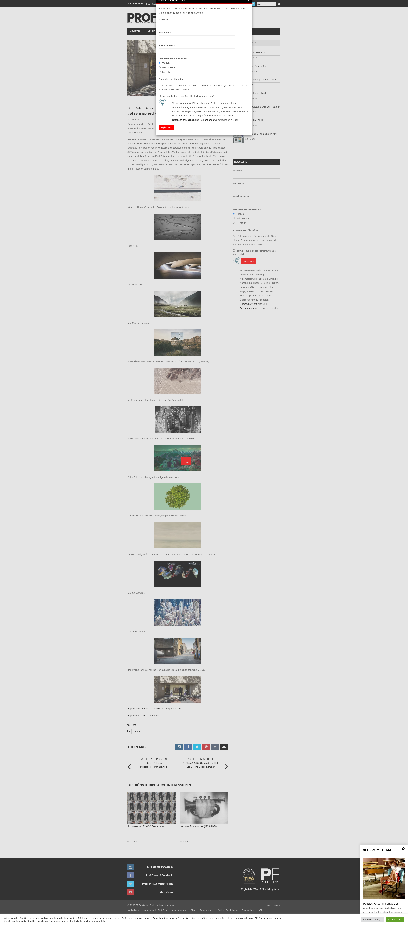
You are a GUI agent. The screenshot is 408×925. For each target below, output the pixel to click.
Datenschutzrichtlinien (183, 120)
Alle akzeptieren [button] (395, 919)
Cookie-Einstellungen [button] (372, 919)
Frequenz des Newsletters (173, 58)
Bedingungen (207, 120)
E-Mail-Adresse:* (167, 45)
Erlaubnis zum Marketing (171, 79)
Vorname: (164, 19)
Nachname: (165, 32)
